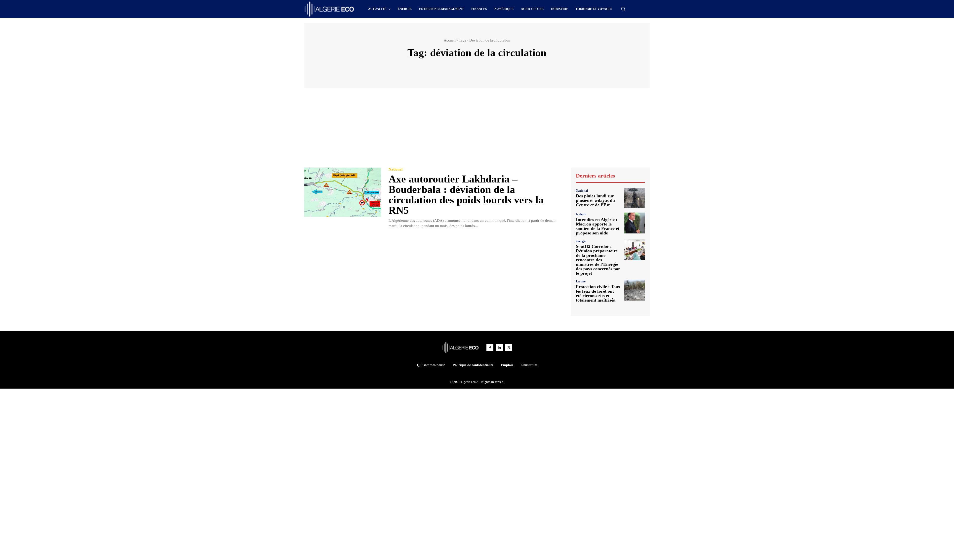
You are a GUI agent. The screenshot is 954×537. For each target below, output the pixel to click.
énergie (581, 241)
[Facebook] (489, 347)
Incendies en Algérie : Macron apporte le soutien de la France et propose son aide (597, 226)
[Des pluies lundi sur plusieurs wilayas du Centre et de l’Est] (634, 198)
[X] (508, 347)
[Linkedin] (499, 347)
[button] (623, 8)
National (395, 169)
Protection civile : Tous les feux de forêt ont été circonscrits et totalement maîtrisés (598, 293)
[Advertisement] (477, 130)
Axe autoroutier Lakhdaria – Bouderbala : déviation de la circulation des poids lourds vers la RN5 (466, 194)
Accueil (450, 40)
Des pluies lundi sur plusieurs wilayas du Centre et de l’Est (595, 200)
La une (581, 281)
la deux (581, 214)
